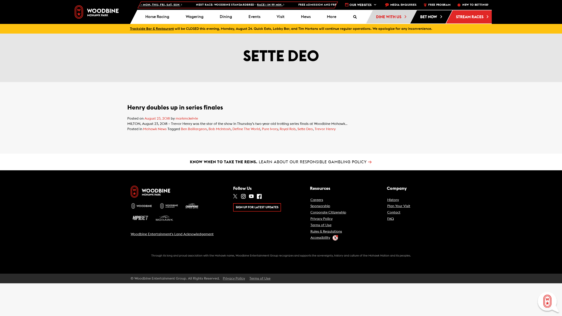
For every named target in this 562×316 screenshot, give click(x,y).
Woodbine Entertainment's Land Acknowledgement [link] (172, 234)
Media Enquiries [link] (403, 5)
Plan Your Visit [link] (398, 206)
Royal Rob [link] (288, 129)
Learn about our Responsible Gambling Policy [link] (281, 162)
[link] (97, 12)
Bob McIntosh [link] (220, 129)
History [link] (393, 200)
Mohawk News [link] (155, 129)
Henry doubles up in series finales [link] (175, 107)
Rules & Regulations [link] (326, 231)
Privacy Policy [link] (321, 219)
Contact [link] (393, 212)
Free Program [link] (439, 5)
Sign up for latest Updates (257, 207)
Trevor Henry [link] (325, 129)
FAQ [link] (390, 219)
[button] (332, 17)
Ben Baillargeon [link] (194, 129)
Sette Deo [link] (305, 129)
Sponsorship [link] (320, 206)
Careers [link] (316, 200)
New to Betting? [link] (475, 5)
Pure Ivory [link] (270, 129)
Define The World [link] (246, 129)
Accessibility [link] (320, 237)
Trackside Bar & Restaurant (152, 29)
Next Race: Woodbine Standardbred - (230, 5)
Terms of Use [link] (320, 225)
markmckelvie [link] (187, 118)
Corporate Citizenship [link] (328, 212)
